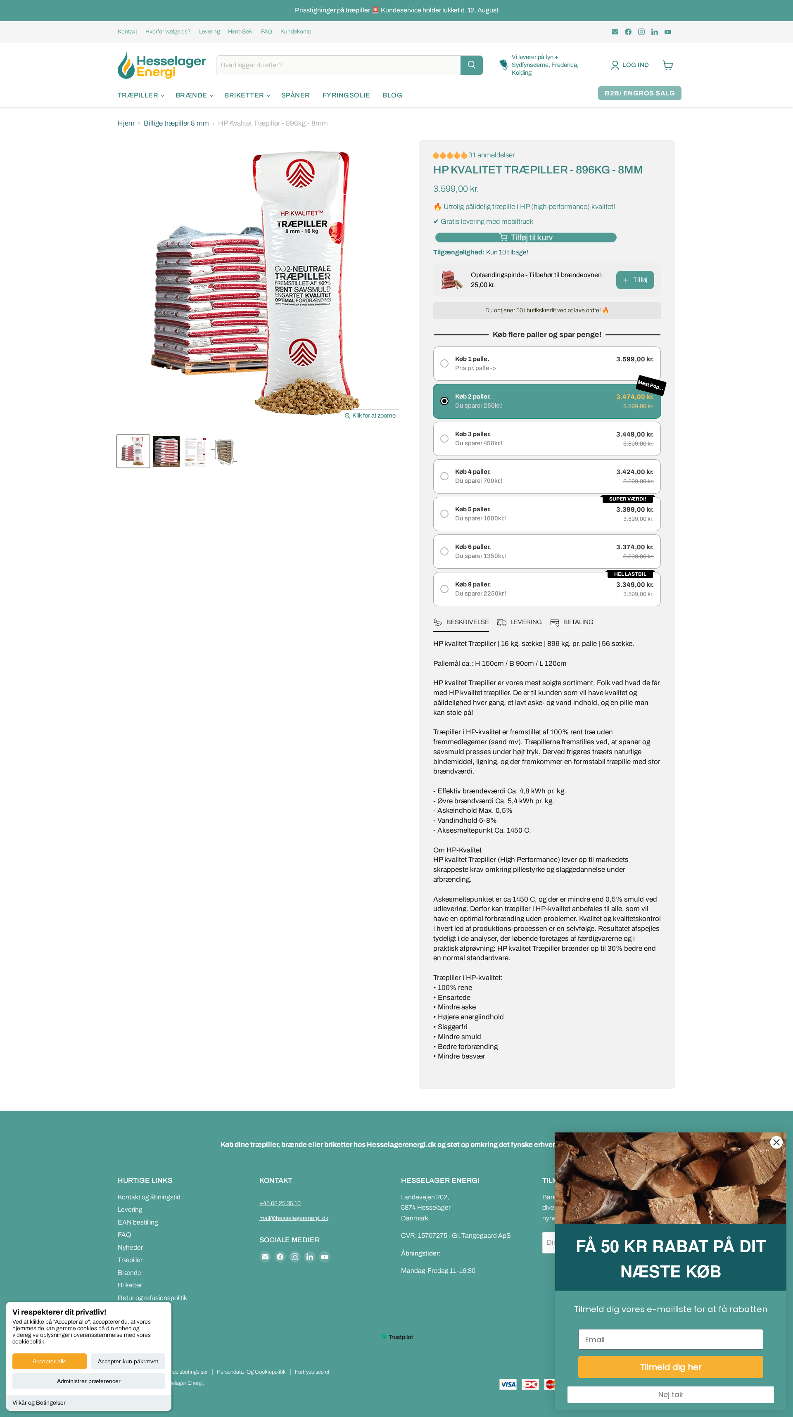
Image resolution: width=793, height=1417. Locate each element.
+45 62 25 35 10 (280, 1203)
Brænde (192, 95)
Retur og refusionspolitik (152, 1297)
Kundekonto (295, 31)
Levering (209, 31)
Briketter (245, 95)
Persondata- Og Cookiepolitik (251, 1372)
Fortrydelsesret (312, 1372)
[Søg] (472, 65)
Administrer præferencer (89, 1381)
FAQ (266, 31)
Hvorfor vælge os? (168, 31)
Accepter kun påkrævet (128, 1361)
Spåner (295, 95)
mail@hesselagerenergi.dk (293, 1218)
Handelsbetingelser (185, 1372)
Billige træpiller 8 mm (176, 123)
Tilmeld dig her (671, 1367)
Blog (392, 95)
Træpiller (139, 95)
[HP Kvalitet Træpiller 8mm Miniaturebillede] (133, 451)
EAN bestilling (138, 1222)
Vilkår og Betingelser (39, 1403)
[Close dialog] (776, 1142)
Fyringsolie (346, 95)
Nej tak (670, 1394)
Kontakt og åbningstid (149, 1197)
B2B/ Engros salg (640, 93)
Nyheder (130, 1247)
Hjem (126, 123)
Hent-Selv (240, 31)
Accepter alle (49, 1361)
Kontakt (127, 31)
